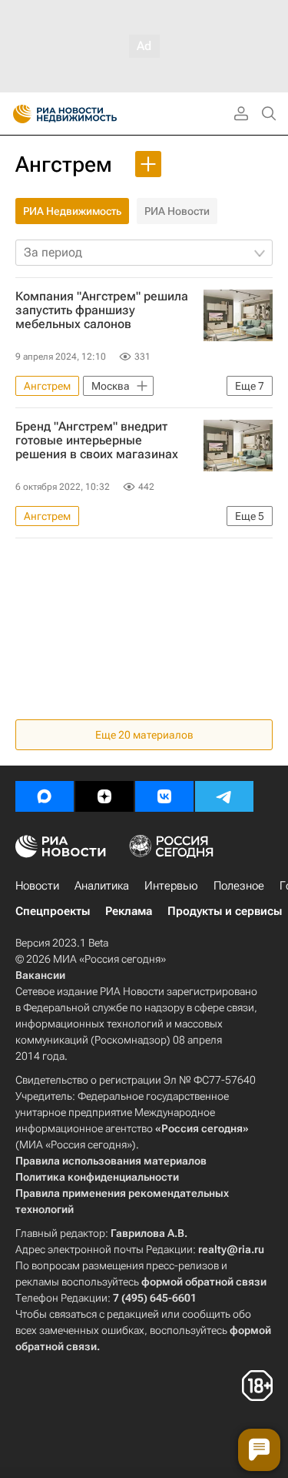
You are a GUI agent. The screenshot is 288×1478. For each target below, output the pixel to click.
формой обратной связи (203, 1281)
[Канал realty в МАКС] (44, 796)
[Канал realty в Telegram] (224, 796)
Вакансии (40, 975)
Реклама (128, 911)
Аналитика (101, 886)
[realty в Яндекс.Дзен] (104, 796)
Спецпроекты (52, 911)
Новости (37, 886)
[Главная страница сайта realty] (92, 114)
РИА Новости (177, 211)
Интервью (171, 886)
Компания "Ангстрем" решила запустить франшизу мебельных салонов (101, 310)
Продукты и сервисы (224, 911)
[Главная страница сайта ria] (17, 114)
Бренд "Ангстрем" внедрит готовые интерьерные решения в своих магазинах (96, 440)
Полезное (239, 886)
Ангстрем (63, 164)
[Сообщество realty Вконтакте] (164, 796)
